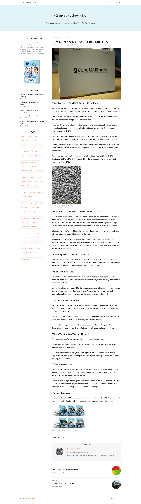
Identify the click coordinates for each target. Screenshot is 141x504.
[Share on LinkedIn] (63, 437)
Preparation (25, 226)
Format (32, 177)
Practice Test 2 (37, 218)
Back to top (115, 498)
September (41, 241)
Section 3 (32, 241)
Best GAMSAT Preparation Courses (31, 144)
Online (27, 207)
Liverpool (24, 192)
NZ (22, 207)
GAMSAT (55, 38)
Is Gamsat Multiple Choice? (29, 116)
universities (38, 252)
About (28, 2)
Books (33, 147)
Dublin (32, 170)
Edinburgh (31, 174)
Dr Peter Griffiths (59, 45)
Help (28, 185)
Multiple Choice (33, 203)
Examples (24, 177)
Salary (39, 233)
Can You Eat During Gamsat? (29, 110)
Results (61, 38)
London (40, 192)
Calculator (24, 151)
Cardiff (23, 155)
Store (35, 2)
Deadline (30, 159)
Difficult (33, 166)
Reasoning (37, 229)
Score (30, 237)
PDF (39, 211)
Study (31, 248)
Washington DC (36, 256)
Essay (38, 174)
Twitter (111, 456)
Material (24, 196)
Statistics (24, 248)
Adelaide (24, 136)
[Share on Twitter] (58, 437)
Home (22, 2)
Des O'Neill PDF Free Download (65, 469)
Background (25, 140)
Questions (34, 226)
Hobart (35, 185)
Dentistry (24, 162)
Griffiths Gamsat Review (91, 398)
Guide (23, 185)
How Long (24, 188)
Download (24, 170)
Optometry (35, 207)
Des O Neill (33, 162)
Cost (35, 155)
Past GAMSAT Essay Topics (63, 483)
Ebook (23, 174)
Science (23, 237)
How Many (33, 188)
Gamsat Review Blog (70, 15)
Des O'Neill (24, 166)
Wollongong (25, 259)
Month (23, 203)
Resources (24, 233)
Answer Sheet (33, 136)
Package (23, 211)
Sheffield (24, 244)
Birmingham (25, 147)
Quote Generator (26, 229)
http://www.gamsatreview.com (85, 456)
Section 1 (37, 237)
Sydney (38, 248)
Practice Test (37, 215)
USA (22, 256)
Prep (34, 222)
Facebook (102, 456)
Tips (30, 252)
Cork (30, 155)
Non (41, 203)
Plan (28, 215)
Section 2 (24, 241)
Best (40, 140)
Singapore (33, 244)
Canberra (34, 151)
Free (38, 177)
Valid (67, 38)
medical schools (26, 200)
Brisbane (40, 147)
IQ (39, 188)
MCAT (30, 196)
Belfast (34, 140)
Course (42, 155)
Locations (33, 192)
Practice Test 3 (25, 222)
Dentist (37, 159)
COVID (23, 159)
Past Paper (32, 211)
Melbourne (37, 200)
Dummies (39, 170)
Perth (23, 215)
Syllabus (24, 252)
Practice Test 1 (25, 218)
